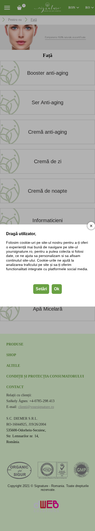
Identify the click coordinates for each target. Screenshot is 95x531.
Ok (56, 289)
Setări (41, 289)
